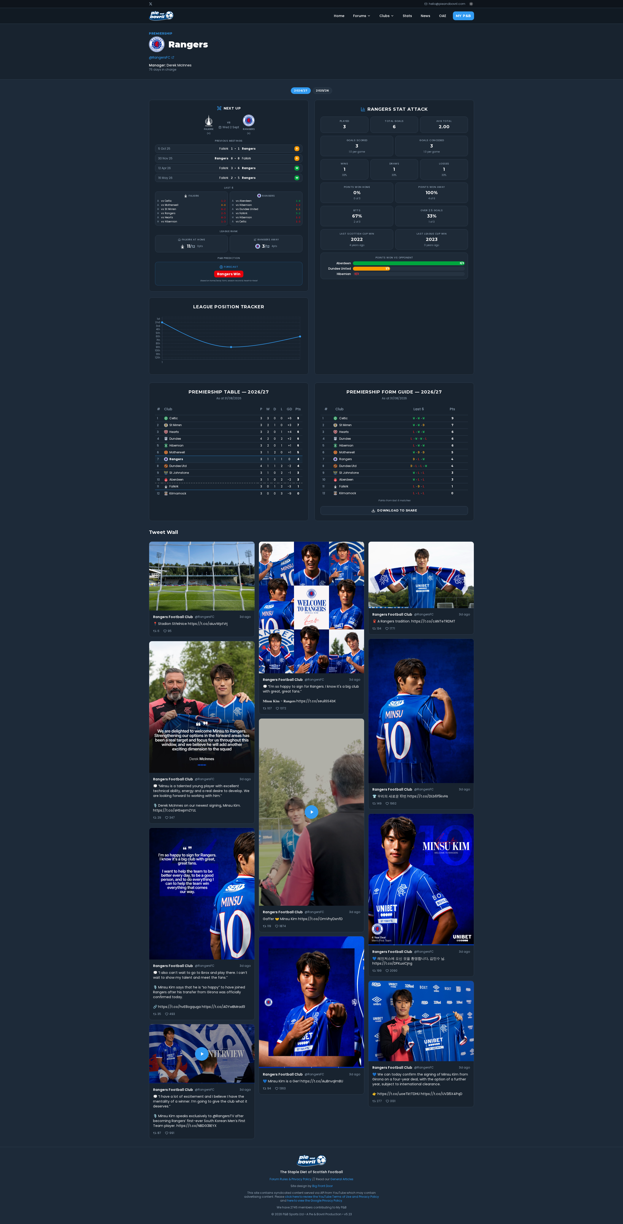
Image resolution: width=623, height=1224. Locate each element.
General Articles (341, 1179)
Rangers (176, 459)
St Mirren (175, 425)
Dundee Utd (178, 466)
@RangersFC (159, 57)
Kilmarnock (177, 493)
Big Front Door (322, 1186)
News (425, 15)
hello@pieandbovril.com (447, 4)
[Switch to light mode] (471, 4)
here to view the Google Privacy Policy (314, 1200)
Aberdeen (176, 480)
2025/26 (322, 90)
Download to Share (397, 510)
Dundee (175, 439)
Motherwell (177, 452)
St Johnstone (179, 473)
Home (339, 15)
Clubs (384, 15)
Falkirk (208, 129)
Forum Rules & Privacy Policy (291, 1179)
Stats (407, 15)
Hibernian (176, 446)
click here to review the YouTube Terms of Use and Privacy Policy (332, 1197)
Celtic (173, 418)
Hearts (174, 432)
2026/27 (301, 90)
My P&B (463, 16)
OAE (442, 15)
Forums (359, 15)
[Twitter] (150, 4)
